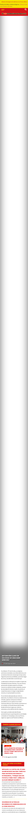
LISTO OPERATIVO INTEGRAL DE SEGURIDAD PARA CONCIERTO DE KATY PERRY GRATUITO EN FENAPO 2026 (14, 750)
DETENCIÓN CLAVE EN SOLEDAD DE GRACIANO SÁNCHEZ (11, 658)
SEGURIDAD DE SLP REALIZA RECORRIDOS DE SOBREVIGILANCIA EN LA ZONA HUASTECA (14, 804)
